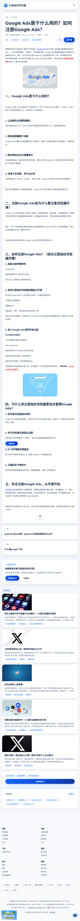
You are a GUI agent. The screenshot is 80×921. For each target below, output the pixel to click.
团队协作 (44, 839)
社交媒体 (5, 835)
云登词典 (5, 872)
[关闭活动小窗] (15, 911)
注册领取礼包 (12, 578)
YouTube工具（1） (28, 804)
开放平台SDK (6, 852)
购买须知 (44, 875)
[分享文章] (60, 39)
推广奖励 (44, 852)
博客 (7, 17)
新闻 (3, 868)
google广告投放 (36, 40)
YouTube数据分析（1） (13, 804)
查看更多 (71, 794)
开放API (43, 835)
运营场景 (14, 17)
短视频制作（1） (23, 800)
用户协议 (44, 868)
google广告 (25, 40)
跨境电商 (5, 832)
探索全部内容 (6, 875)
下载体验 (26, 578)
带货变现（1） (11, 800)
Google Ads (15, 40)
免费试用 (11, 443)
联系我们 (44, 865)
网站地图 (52, 912)
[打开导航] (74, 5)
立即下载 (69, 40)
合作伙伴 (44, 855)
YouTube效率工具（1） (52, 800)
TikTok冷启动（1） (36, 800)
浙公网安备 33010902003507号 (36, 908)
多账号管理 (44, 832)
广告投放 (5, 839)
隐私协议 (44, 872)
